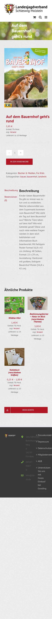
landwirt (42, 176)
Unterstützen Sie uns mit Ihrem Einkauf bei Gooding (42, 478)
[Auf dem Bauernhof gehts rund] (26, 77)
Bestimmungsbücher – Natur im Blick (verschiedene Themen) (39, 317)
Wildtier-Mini (15, 318)
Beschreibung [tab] (10, 190)
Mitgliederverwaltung (42, 454)
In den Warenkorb (19, 161)
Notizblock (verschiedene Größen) (14, 372)
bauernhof (32, 176)
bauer (23, 176)
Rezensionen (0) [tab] (10, 198)
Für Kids (40, 173)
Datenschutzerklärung (42, 448)
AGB (40, 461)
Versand (13, 132)
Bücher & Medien (26, 173)
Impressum (42, 441)
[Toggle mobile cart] (34, 17)
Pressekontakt (42, 435)
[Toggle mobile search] (40, 17)
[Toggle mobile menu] (46, 17)
